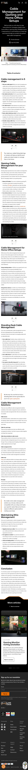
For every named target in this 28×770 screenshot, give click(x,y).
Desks (11, 724)
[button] (3, 766)
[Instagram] (2, 724)
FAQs (11, 747)
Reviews (3, 745)
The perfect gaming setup (15, 63)
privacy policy (10, 698)
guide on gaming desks (15, 398)
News (21, 748)
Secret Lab (4, 754)
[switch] (25, 768)
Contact (12, 749)
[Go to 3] (14, 149)
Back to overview (15, 606)
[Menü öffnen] (25, 2)
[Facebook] (2, 727)
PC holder (10, 185)
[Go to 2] (13, 149)
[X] (5, 729)
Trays (2, 459)
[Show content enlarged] (14, 557)
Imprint (21, 767)
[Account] (22, 2)
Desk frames (13, 727)
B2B (11, 732)
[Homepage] (4, 3)
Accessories (13, 729)
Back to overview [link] (8, 659)
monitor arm (22, 206)
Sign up (5, 694)
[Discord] (2, 729)
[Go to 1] (11, 149)
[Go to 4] (16, 149)
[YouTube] (5, 727)
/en (2, 707)
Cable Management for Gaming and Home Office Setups (14, 64)
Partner (22, 750)
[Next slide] (15, 145)
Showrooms (13, 752)
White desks (23, 726)
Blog (7, 63)
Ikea (2, 748)
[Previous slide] (12, 145)
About (21, 745)
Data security (7, 767)
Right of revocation (15, 767)
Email (2, 686)
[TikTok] (5, 724)
